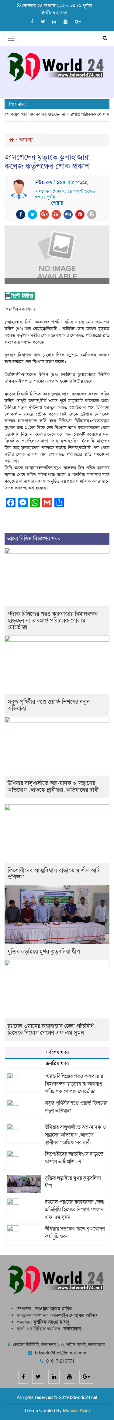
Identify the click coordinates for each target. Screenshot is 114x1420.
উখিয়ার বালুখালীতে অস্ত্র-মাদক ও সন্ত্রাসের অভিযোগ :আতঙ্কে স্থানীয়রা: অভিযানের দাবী (53, 787)
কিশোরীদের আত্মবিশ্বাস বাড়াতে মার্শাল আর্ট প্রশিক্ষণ (53, 874)
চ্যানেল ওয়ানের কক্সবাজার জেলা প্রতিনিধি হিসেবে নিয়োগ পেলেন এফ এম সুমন (51, 1029)
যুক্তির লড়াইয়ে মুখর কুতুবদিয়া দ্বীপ (44, 952)
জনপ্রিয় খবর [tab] (57, 1063)
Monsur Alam (76, 1410)
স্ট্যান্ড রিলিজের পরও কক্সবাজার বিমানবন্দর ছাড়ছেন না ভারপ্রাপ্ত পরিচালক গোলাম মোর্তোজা (53, 620)
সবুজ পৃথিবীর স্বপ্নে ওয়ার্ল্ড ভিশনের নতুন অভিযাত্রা (49, 705)
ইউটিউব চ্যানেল (54, 13)
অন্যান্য (26, 139)
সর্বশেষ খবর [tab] (57, 1052)
